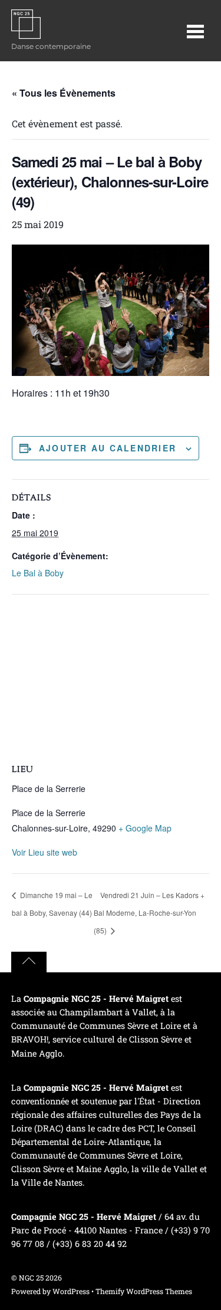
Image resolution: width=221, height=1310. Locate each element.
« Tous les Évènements (64, 93)
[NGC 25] (26, 33)
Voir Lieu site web (44, 852)
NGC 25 (31, 1277)
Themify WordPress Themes (143, 1291)
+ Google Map (144, 828)
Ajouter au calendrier (107, 448)
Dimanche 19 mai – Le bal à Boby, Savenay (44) (52, 904)
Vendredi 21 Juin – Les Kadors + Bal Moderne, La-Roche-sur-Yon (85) (149, 912)
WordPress (71, 1291)
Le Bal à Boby (38, 573)
